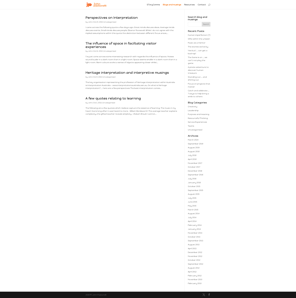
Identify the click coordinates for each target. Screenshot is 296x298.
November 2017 (195, 163)
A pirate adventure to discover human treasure (198, 70)
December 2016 (195, 171)
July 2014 (192, 217)
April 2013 (192, 248)
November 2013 (195, 233)
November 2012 (195, 256)
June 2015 (192, 202)
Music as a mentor (196, 43)
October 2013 (194, 237)
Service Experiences (197, 122)
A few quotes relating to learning (113, 98)
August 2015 (193, 194)
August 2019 (193, 147)
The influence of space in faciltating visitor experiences (121, 45)
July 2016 (192, 179)
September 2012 (195, 264)
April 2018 (192, 159)
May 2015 (192, 206)
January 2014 (194, 229)
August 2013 (193, 244)
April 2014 (192, 221)
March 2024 (193, 140)
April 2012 (192, 272)
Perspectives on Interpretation (112, 18)
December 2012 (195, 252)
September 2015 (195, 190)
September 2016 (195, 175)
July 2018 (192, 155)
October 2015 (194, 186)
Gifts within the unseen (199, 39)
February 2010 (195, 283)
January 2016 (194, 182)
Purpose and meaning (198, 114)
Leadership (193, 110)
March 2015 (193, 210)
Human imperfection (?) (199, 35)
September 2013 (195, 241)
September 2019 (195, 144)
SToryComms (153, 5)
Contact (202, 5)
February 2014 (195, 225)
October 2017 (194, 167)
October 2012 (194, 260)
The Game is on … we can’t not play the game (197, 60)
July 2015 (192, 198)
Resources (189, 5)
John (90, 22)
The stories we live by (198, 47)
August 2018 (193, 151)
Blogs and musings (172, 5)
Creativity (192, 106)
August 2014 (193, 213)
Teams (191, 126)
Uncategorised (110, 22)
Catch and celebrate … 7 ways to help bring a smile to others (198, 94)
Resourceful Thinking (198, 118)
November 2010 (195, 279)
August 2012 (193, 268)
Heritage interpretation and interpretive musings (127, 72)
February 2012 (195, 276)
